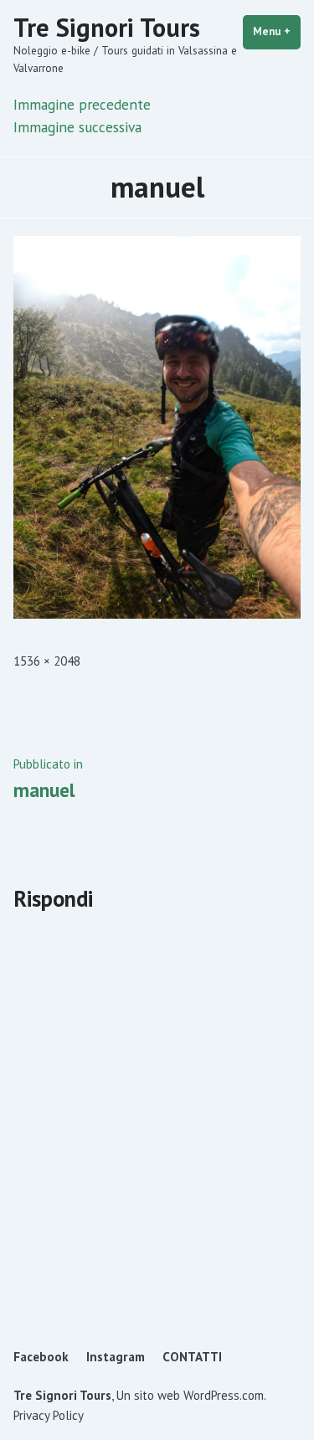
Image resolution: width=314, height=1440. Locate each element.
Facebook (41, 1357)
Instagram (115, 1357)
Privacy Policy (48, 1415)
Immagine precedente (82, 104)
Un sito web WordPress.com (190, 1395)
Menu (277, 31)
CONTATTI (192, 1357)
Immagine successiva (77, 126)
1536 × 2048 (46, 661)
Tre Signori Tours (106, 27)
